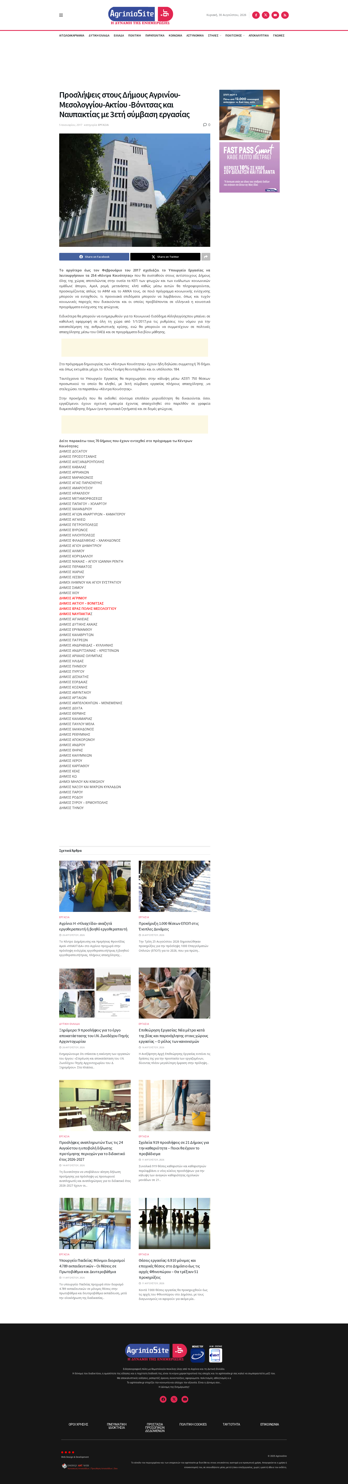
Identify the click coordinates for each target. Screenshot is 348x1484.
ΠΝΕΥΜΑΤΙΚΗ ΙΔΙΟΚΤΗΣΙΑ (116, 1426)
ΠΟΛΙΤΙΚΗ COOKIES (193, 1424)
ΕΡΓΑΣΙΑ (103, 125)
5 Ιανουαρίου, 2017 (70, 125)
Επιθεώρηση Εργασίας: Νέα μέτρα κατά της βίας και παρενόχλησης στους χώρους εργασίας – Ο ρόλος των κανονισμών (173, 1035)
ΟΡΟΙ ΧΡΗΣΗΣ (78, 1424)
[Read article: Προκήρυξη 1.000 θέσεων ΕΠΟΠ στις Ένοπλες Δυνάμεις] (174, 886)
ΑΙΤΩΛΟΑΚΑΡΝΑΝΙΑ (71, 35)
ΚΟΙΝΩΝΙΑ (175, 35)
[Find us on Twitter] (265, 15)
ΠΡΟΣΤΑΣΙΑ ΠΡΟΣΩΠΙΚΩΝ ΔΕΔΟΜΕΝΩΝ (155, 1427)
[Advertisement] (174, 64)
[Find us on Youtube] (275, 15)
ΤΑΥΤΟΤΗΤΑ (231, 1424)
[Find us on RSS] (285, 15)
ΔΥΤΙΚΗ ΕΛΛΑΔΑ (99, 35)
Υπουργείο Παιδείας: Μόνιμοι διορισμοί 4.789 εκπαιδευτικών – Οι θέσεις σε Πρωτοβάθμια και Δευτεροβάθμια (92, 1266)
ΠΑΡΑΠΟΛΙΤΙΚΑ (154, 35)
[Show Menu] (61, 15)
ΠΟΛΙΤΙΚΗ (134, 35)
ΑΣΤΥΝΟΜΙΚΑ (195, 35)
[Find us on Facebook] (256, 15)
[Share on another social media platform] (205, 257)
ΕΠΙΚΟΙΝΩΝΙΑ (269, 1424)
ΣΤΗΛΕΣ (213, 35)
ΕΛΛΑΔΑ (119, 35)
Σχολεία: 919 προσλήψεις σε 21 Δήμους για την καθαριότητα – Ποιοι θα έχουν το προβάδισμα (174, 1148)
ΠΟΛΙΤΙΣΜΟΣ (233, 35)
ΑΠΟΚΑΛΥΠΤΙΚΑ (259, 35)
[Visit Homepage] (134, 15)
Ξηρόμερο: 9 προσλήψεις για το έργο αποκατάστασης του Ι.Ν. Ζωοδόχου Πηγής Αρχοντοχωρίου (94, 1035)
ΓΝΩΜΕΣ (279, 35)
